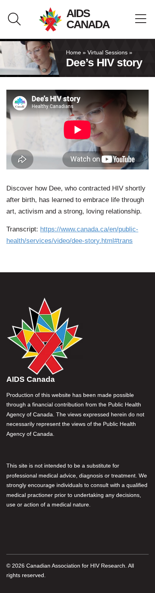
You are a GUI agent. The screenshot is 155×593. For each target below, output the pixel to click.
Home (73, 53)
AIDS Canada (87, 19)
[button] (141, 19)
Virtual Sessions (107, 53)
